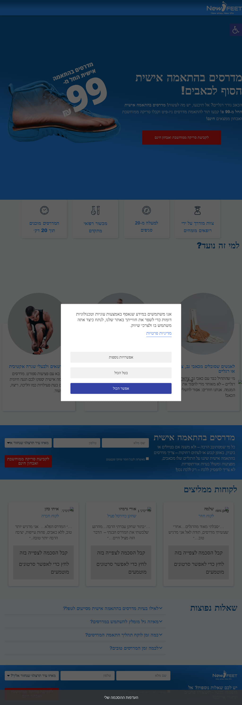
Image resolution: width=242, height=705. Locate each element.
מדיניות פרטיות (159, 333)
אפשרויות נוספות (121, 357)
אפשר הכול (121, 388)
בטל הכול (121, 373)
